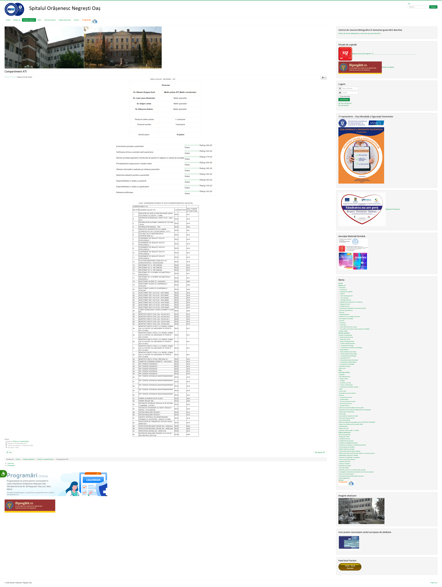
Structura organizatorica (346, 310)
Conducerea (343, 289)
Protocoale (343, 325)
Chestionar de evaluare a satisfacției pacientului (352, 445)
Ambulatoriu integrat (344, 366)
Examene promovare (346, 403)
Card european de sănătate (347, 447)
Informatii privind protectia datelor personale (351, 476)
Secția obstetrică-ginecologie (348, 352)
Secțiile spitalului (29, 20)
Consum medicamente (346, 385)
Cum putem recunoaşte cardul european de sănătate (354, 329)
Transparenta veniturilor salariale (349, 387)
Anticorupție (342, 414)
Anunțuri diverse (344, 405)
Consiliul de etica (344, 306)
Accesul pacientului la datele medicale (349, 451)
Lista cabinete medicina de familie (348, 416)
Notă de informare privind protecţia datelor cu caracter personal (357, 453)
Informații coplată (344, 468)
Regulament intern (345, 304)
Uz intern (341, 320)
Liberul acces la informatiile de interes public (351, 407)
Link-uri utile (342, 391)
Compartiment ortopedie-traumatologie (351, 347)
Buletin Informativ (344, 428)
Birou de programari (344, 434)
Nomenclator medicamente (346, 412)
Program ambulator (344, 463)
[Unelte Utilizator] (324, 77)
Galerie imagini (343, 331)
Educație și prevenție (345, 465)
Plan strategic (344, 298)
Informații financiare (344, 376)
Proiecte (342, 294)
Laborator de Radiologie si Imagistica (349, 457)
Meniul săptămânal (344, 478)
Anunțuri (341, 395)
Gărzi (39, 20)
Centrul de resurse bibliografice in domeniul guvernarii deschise (359, 33)
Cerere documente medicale (347, 459)
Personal (341, 312)
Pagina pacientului (65, 20)
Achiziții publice (344, 399)
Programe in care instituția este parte (349, 316)
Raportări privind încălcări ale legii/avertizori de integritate (355, 410)
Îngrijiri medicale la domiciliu (346, 449)
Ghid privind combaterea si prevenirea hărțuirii (353, 308)
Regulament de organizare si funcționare (351, 302)
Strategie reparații (346, 300)
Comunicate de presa (346, 397)
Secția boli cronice (345, 339)
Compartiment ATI (345, 358)
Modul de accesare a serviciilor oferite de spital (352, 470)
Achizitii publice (343, 426)
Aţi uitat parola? (343, 105)
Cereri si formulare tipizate (346, 474)
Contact (76, 20)
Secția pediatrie (344, 349)
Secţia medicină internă (346, 337)
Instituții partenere (344, 314)
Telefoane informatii (344, 461)
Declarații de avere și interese (347, 393)
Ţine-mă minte (345, 96)
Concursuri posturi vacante (347, 401)
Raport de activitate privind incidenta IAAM (351, 424)
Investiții (342, 381)
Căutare (433, 7)
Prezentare (11, 465)
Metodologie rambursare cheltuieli (348, 455)
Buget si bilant (344, 378)
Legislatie (341, 374)
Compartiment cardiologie (347, 364)
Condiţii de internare (344, 439)
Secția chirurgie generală (347, 341)
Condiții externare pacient (346, 441)
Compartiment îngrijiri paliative (348, 362)
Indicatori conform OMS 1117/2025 (349, 430)
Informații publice (50, 20)
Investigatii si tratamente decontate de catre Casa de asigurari (356, 472)
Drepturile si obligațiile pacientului (348, 443)
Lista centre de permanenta (347, 418)
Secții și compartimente (21, 441)
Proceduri (342, 323)
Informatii (10, 463)
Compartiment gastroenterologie (349, 360)
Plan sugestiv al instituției (346, 318)
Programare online (344, 436)
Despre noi (16, 20)
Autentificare (344, 99)
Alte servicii (342, 368)
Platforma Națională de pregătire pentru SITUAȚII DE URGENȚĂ (357, 422)
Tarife (340, 389)
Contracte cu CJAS (345, 383)
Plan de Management (347, 296)
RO (409, 4)
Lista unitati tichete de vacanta (348, 327)
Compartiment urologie (347, 345)
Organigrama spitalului (346, 291)
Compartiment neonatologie (348, 356)
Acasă (8, 20)
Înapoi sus (433, 582)
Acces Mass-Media (344, 420)
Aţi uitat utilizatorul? (345, 103)
